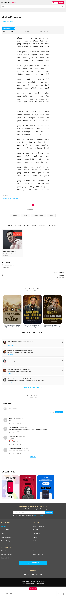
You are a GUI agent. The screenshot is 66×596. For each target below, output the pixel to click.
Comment (59, 412)
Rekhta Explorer (38, 540)
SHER (25, 10)
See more (33, 456)
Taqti (2, 533)
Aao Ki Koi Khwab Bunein (10, 198)
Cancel (52, 412)
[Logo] (7, 3)
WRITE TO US (35, 563)
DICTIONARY (31, 10)
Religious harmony (38, 215)
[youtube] (33, 574)
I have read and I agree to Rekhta (29, 515)
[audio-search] (62, 6)
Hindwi (3, 550)
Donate (55, 2)
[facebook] (25, 574)
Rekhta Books (5, 558)
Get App (61, 2)
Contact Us (36, 533)
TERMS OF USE (34, 581)
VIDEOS (38, 10)
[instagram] (37, 574)
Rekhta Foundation (38, 526)
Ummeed (15, 215)
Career (35, 537)
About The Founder (39, 530)
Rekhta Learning (38, 554)
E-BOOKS (44, 10)
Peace (25, 215)
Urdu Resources (6, 537)
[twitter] (29, 574)
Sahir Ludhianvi (7, 21)
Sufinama (35, 550)
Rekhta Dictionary (6, 554)
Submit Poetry (5, 540)
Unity (51, 215)
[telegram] (41, 574)
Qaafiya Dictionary (7, 530)
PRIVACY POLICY (25, 581)
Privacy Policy (38, 515)
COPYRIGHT (42, 581)
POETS (21, 10)
